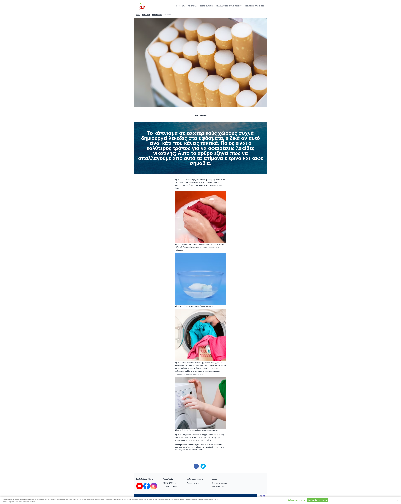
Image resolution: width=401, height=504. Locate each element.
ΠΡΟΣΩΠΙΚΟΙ (157, 15)
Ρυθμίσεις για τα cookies (296, 500)
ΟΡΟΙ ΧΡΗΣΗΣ (218, 486)
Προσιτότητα (192, 483)
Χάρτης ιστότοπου (219, 483)
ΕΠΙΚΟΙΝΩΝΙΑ (168, 483)
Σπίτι (138, 15)
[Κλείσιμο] (397, 500)
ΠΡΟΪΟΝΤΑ (180, 6)
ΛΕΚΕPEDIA (192, 6)
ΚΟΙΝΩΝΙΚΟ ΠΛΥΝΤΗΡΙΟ (254, 6)
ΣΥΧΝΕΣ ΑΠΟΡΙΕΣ (170, 486)
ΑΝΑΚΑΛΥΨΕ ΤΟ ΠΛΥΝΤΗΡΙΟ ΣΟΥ (228, 6)
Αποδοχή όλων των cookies (317, 500)
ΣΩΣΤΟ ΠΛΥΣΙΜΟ (206, 6)
